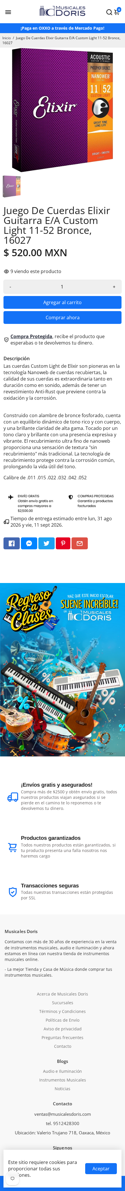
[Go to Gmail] (80, 543)
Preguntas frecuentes (62, 1037)
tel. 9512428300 (62, 1123)
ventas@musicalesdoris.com (62, 1114)
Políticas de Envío (62, 1020)
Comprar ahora (63, 317)
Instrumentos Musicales (62, 1080)
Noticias (62, 1088)
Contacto (62, 1046)
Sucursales (62, 1002)
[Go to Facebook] (11, 543)
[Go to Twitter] (46, 543)
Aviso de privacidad (63, 1029)
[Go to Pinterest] (63, 543)
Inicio (6, 37)
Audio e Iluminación (62, 1071)
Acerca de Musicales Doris (62, 994)
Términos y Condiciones (62, 1011)
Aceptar (101, 1168)
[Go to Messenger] (29, 543)
